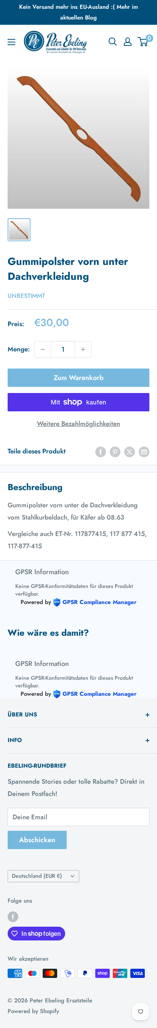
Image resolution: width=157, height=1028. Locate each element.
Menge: (19, 349)
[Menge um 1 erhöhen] (83, 349)
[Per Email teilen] (144, 451)
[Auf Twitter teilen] (129, 451)
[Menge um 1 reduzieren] (43, 349)
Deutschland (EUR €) (37, 876)
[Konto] (127, 41)
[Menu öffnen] (11, 42)
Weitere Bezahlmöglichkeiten (78, 423)
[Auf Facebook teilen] (100, 451)
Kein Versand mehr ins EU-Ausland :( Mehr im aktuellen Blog (78, 12)
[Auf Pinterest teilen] (115, 451)
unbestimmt (26, 295)
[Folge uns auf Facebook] (13, 916)
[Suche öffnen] (113, 41)
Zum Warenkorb (79, 378)
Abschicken (37, 840)
